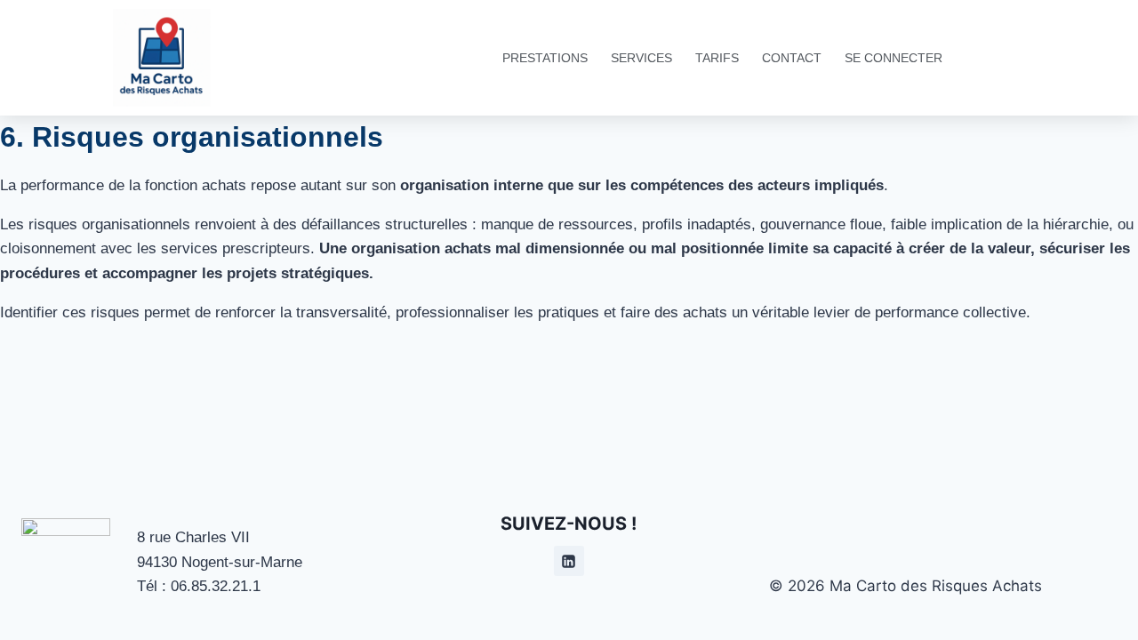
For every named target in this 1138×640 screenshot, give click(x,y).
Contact (791, 58)
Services (641, 58)
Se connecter (893, 58)
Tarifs (717, 58)
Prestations (545, 58)
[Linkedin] (569, 561)
